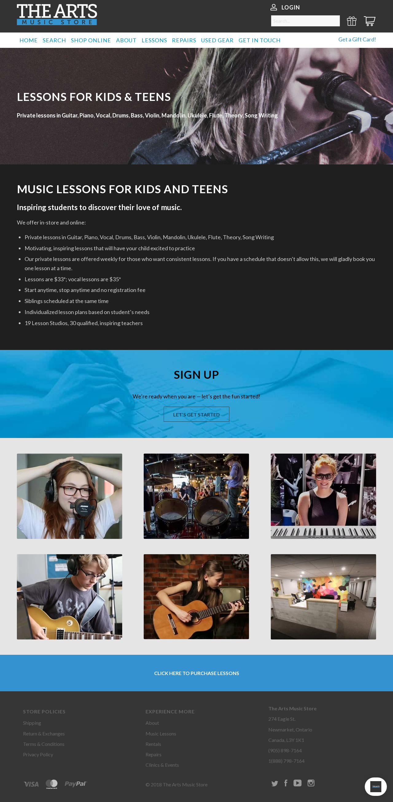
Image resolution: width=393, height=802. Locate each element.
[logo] (57, 14)
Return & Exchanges (44, 733)
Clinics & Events (162, 765)
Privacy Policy (38, 754)
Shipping (32, 723)
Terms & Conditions (43, 744)
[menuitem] (28, 40)
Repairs (153, 754)
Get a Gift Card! (357, 39)
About (152, 723)
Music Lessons (161, 733)
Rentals (153, 744)
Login (291, 7)
